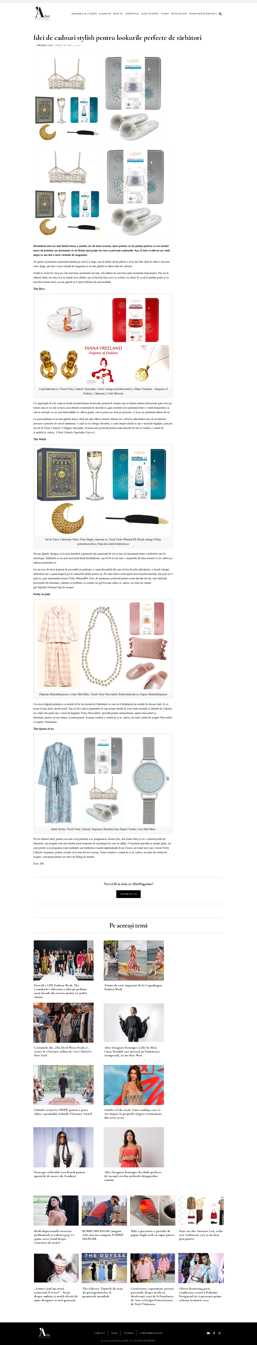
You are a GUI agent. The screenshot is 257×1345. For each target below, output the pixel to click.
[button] (221, 13)
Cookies (128, 1333)
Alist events (150, 13)
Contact (99, 1333)
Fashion (105, 13)
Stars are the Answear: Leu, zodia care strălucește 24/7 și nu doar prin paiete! (201, 1235)
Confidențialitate (151, 1333)
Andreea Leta (45, 45)
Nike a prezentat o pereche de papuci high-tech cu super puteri (152, 1233)
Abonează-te (128, 894)
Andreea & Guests (84, 13)
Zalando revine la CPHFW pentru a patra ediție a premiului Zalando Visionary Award (63, 1112)
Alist (114, 1333)
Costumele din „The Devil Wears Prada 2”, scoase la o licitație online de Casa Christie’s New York (63, 1051)
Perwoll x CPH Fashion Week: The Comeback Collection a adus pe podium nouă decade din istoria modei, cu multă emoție (60, 991)
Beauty (118, 13)
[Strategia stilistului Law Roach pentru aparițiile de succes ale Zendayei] (68, 1147)
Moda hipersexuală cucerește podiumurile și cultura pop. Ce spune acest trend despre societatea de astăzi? (54, 1237)
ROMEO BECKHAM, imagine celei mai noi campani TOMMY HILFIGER (103, 1235)
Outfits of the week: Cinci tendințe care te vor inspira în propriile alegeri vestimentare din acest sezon (133, 1113)
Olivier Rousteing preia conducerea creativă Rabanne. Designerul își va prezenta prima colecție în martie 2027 (200, 1294)
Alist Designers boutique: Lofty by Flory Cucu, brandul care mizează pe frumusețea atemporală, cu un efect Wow (132, 1051)
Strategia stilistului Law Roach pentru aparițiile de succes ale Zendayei (59, 1174)
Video (165, 13)
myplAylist (179, 13)
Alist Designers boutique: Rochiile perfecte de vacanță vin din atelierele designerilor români (132, 1176)
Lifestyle (132, 13)
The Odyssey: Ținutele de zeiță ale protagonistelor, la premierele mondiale (102, 1292)
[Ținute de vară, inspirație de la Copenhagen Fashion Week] (139, 960)
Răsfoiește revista (203, 13)
